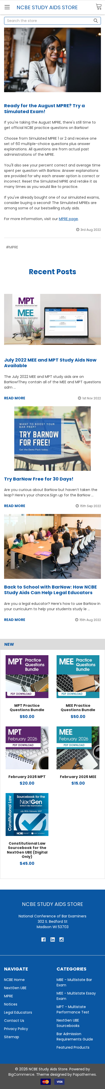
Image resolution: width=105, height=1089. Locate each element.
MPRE (8, 996)
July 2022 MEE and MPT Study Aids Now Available (50, 363)
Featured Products (73, 1047)
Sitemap (11, 1036)
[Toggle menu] (7, 7)
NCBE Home (14, 979)
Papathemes (84, 1074)
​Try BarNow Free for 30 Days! (38, 479)
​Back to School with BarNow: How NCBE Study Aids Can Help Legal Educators (50, 590)
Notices (10, 1004)
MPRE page (68, 218)
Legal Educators (18, 1012)
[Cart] (100, 7)
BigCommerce (21, 1074)
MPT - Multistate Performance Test (73, 1009)
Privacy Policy (16, 1028)
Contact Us (14, 1020)
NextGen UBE (15, 987)
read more (14, 398)
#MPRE (12, 247)
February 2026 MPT (27, 776)
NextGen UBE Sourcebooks (68, 1023)
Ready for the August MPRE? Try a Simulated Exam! (44, 108)
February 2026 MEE (78, 776)
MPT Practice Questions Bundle (27, 708)
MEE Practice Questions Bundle (78, 708)
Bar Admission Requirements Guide (75, 1036)
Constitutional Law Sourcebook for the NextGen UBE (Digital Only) (27, 850)
